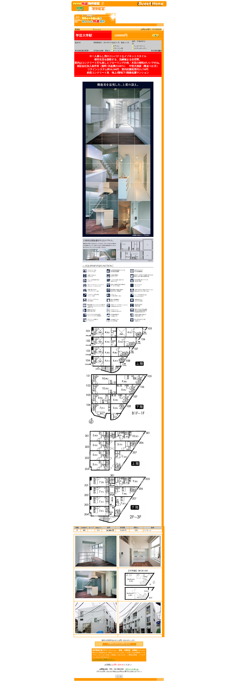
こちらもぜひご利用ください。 (104, 659)
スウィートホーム (132, 669)
